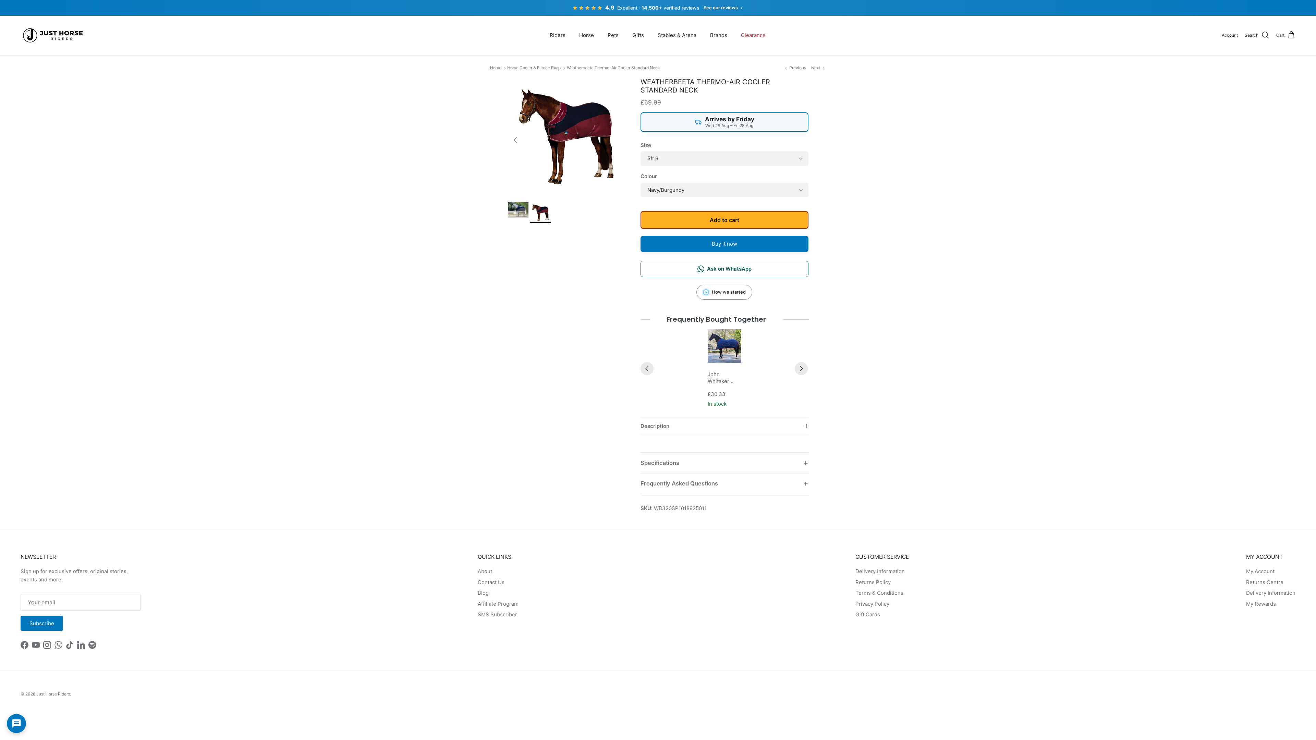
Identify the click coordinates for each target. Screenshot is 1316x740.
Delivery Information (880, 571)
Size (646, 145)
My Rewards (1261, 604)
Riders (557, 35)
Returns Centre (1264, 582)
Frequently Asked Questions (679, 483)
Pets (613, 35)
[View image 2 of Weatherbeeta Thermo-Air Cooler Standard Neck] (540, 212)
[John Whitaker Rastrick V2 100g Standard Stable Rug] (724, 346)
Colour (649, 176)
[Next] (801, 368)
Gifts (638, 35)
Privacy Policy (872, 604)
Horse (586, 35)
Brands (718, 35)
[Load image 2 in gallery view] (566, 136)
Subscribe (41, 623)
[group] (724, 369)
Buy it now (724, 244)
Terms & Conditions (879, 593)
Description (655, 426)
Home (495, 67)
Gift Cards (867, 614)
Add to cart (724, 220)
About (485, 571)
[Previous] (647, 368)
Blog (483, 593)
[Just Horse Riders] (54, 35)
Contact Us (491, 582)
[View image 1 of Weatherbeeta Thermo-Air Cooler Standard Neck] (518, 210)
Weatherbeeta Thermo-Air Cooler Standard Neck (613, 67)
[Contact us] (16, 723)
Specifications (660, 462)
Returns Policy (873, 582)
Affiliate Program (498, 604)
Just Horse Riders (53, 693)
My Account (1260, 571)
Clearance (753, 35)
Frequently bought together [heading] (716, 319)
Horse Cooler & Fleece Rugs (534, 67)
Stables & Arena (677, 35)
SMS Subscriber (497, 614)
